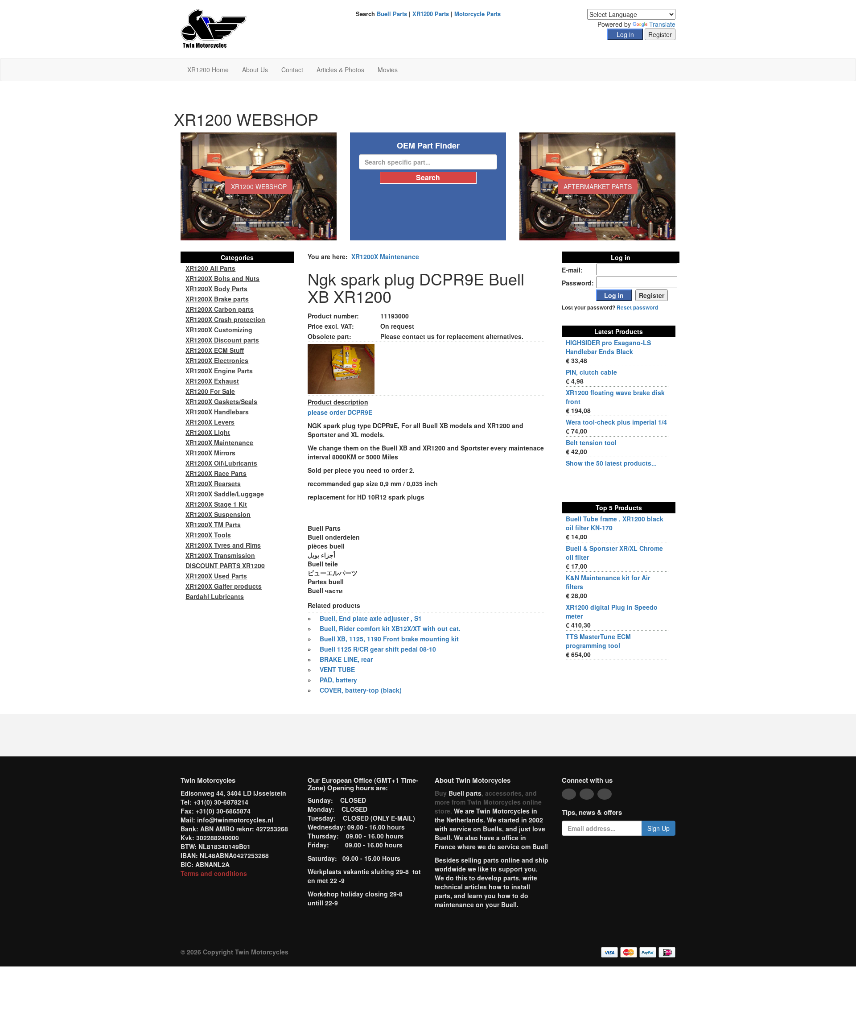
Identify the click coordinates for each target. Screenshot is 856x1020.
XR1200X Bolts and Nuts (222, 278)
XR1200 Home (208, 69)
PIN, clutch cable (591, 372)
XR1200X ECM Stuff (214, 350)
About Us (255, 69)
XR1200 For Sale (210, 391)
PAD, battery (338, 679)
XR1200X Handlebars (217, 411)
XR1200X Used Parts (216, 575)
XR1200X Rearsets (213, 483)
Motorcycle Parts (477, 13)
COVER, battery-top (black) (361, 690)
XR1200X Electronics (216, 360)
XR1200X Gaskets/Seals (221, 401)
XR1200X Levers (210, 421)
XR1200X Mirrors (210, 452)
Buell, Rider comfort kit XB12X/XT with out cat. (390, 628)
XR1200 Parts (430, 13)
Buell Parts (392, 13)
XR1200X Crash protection (225, 319)
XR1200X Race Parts (216, 473)
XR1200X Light (207, 432)
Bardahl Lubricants (214, 596)
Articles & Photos (340, 69)
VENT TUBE (337, 669)
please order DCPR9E (340, 412)
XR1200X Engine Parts (219, 370)
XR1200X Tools (208, 534)
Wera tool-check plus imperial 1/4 (616, 421)
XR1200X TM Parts (213, 524)
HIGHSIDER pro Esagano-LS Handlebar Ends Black (608, 347)
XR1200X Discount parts (222, 339)
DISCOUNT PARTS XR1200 (225, 565)
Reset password (637, 307)
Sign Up (658, 828)
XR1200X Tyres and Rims (223, 545)
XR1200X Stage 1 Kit (216, 504)
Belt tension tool (591, 442)
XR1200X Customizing (218, 329)
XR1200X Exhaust (212, 380)
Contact (292, 69)
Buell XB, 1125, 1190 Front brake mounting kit (389, 638)
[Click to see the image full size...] (341, 367)
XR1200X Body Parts (216, 288)
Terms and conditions (214, 873)
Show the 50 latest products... (611, 462)
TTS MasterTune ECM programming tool (598, 641)
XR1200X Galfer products (223, 586)
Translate (662, 24)
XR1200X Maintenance (385, 256)
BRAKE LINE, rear (346, 659)
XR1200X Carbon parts (219, 309)
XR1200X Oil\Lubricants (221, 462)
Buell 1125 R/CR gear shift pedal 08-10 (378, 648)
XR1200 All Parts (210, 268)
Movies (388, 69)
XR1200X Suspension (218, 514)
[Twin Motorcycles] (214, 28)
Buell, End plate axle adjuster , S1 (371, 618)
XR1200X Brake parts (217, 298)
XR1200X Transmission (220, 555)
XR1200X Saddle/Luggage (224, 493)
